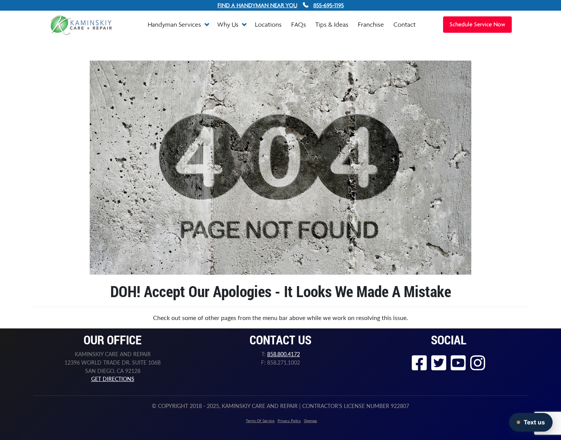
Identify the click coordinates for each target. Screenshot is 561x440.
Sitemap (310, 420)
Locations (268, 24)
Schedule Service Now (477, 25)
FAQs (298, 24)
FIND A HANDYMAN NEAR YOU (257, 5)
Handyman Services (175, 24)
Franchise (371, 24)
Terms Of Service (260, 420)
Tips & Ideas (331, 24)
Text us (534, 422)
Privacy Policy (289, 420)
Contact (404, 24)
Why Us (228, 24)
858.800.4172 (283, 354)
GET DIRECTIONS (112, 379)
